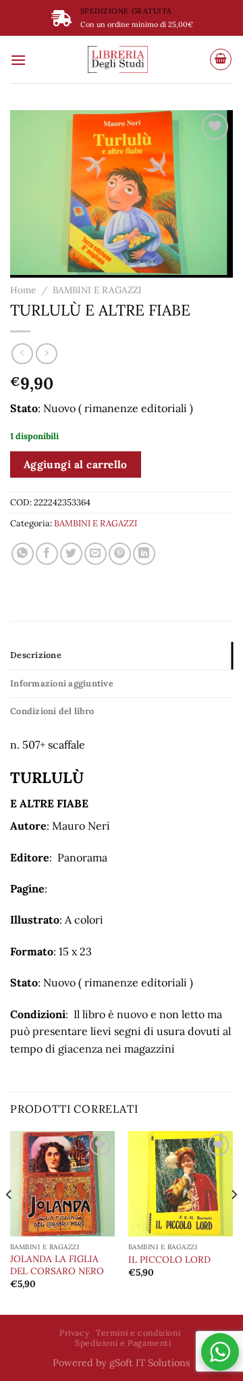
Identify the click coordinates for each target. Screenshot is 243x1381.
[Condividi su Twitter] (71, 554)
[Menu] (18, 59)
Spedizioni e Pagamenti (123, 1343)
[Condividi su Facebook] (47, 554)
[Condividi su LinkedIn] (144, 554)
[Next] (233, 1221)
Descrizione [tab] (35, 655)
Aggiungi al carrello (76, 464)
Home (23, 290)
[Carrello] (221, 59)
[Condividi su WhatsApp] (22, 554)
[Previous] (9, 1221)
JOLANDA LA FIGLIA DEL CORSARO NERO (57, 1265)
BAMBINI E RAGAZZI (97, 290)
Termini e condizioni (138, 1333)
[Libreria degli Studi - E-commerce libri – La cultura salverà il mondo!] (117, 59)
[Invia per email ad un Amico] (95, 554)
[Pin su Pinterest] (120, 554)
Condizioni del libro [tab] (52, 711)
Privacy (74, 1333)
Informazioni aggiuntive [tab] (61, 683)
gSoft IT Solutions (149, 1363)
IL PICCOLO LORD (169, 1259)
